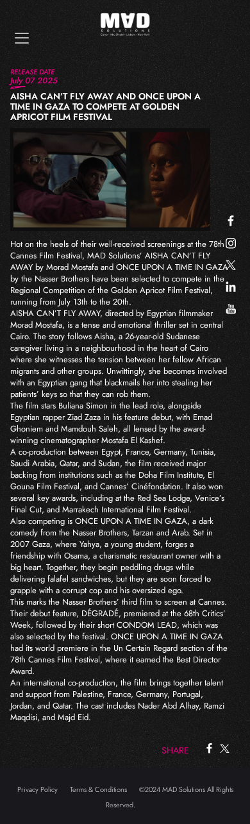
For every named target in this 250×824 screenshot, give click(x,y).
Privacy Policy (37, 789)
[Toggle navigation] (22, 38)
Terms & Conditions (98, 789)
